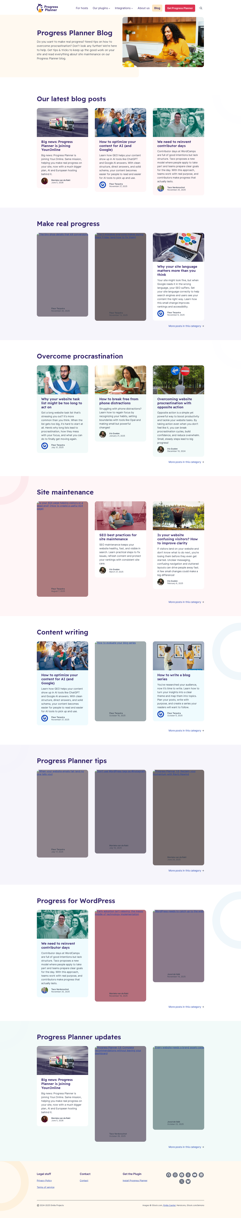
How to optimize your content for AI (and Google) (117, 146)
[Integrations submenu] (132, 8)
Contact (84, 1180)
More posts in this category (185, 326)
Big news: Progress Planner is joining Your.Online (57, 146)
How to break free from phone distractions (118, 401)
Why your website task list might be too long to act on (61, 403)
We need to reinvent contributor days (174, 144)
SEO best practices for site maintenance (118, 537)
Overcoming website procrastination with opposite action (174, 403)
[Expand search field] (201, 8)
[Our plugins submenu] (109, 8)
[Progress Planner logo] (47, 8)
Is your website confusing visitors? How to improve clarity (177, 539)
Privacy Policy (44, 1180)
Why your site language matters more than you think (177, 271)
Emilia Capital (169, 1205)
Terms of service (45, 1187)
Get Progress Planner (180, 8)
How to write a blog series (173, 677)
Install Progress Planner (135, 1180)
